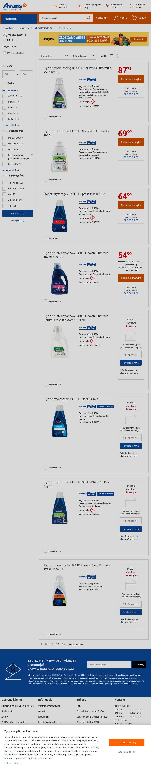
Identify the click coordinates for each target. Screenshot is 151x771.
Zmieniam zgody (126, 751)
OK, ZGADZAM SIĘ (126, 742)
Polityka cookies (11, 763)
